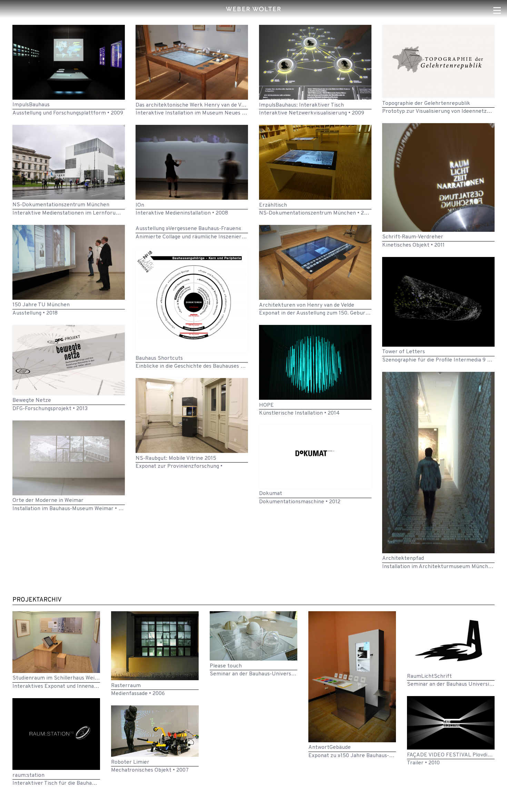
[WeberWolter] (253, 9)
